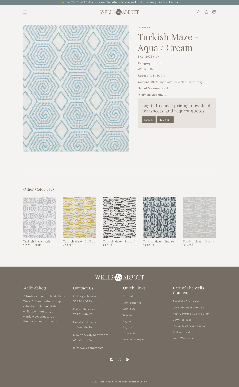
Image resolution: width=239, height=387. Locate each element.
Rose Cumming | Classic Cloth (191, 313)
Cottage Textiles (183, 332)
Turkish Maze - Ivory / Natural (198, 243)
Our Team (129, 308)
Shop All (128, 296)
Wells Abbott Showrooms (188, 307)
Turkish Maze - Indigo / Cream (158, 243)
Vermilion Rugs (182, 319)
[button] (25, 12)
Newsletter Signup (134, 339)
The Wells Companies (186, 301)
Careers (127, 314)
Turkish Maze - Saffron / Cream (79, 243)
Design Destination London (189, 325)
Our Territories (132, 302)
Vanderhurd (145, 28)
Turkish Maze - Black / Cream (119, 243)
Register (165, 119)
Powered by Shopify (137, 382)
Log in (148, 119)
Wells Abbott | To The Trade (113, 382)
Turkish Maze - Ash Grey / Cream (36, 243)
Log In (127, 321)
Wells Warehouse (183, 338)
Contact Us (129, 333)
